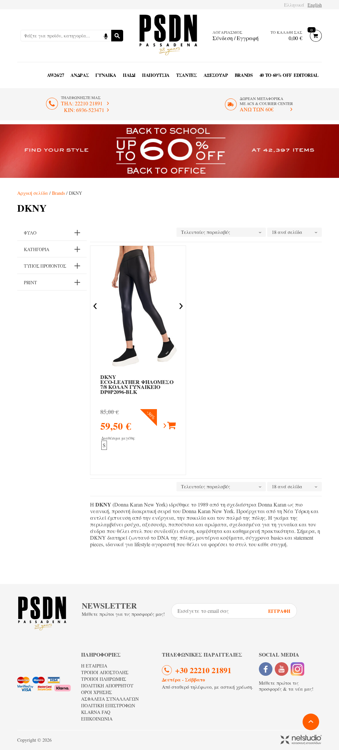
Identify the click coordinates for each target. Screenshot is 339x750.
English (315, 5)
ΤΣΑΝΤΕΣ (186, 75)
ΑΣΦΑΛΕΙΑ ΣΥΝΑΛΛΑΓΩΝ (110, 699)
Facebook (265, 669)
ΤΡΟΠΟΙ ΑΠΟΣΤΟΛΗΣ (104, 672)
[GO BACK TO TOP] (311, 722)
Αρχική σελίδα (32, 193)
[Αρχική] (168, 35)
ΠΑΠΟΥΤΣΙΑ (156, 75)
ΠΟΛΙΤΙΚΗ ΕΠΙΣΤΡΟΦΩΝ (108, 705)
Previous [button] (95, 306)
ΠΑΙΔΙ (129, 75)
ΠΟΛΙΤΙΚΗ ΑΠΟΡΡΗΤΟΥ (107, 685)
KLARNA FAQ (95, 712)
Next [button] (181, 306)
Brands (244, 75)
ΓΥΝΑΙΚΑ (105, 75)
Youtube (281, 669)
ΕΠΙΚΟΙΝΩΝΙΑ (97, 719)
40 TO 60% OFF (276, 75)
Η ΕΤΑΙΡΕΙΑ (94, 666)
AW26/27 (55, 75)
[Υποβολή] (117, 35)
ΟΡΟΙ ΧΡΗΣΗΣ (96, 692)
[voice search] (106, 35)
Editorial (306, 75)
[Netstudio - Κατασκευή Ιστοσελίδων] (301, 740)
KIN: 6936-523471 (84, 109)
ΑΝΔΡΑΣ (80, 75)
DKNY (136, 384)
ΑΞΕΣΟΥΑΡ (216, 75)
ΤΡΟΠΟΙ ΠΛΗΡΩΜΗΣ (103, 679)
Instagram (297, 669)
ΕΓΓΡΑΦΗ (279, 611)
